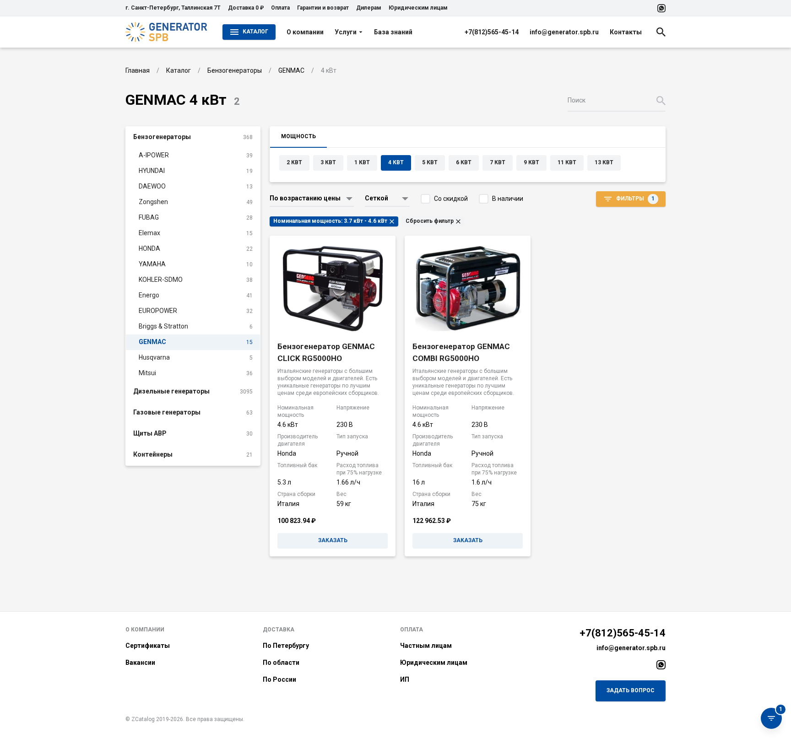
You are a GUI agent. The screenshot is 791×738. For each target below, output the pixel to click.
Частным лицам (426, 645)
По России (279, 679)
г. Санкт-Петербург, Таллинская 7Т (173, 8)
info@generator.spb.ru (564, 32)
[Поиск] (661, 32)
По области (281, 662)
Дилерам (368, 8)
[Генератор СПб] (166, 32)
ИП (404, 679)
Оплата (280, 8)
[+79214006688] (661, 8)
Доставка (278, 629)
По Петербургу (286, 645)
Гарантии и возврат (323, 8)
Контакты (626, 32)
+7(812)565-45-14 (492, 32)
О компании (305, 32)
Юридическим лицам (418, 8)
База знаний (393, 32)
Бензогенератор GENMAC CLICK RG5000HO (326, 352)
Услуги (346, 32)
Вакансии (140, 662)
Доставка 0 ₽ (246, 8)
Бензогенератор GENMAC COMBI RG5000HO (461, 352)
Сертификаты (147, 645)
